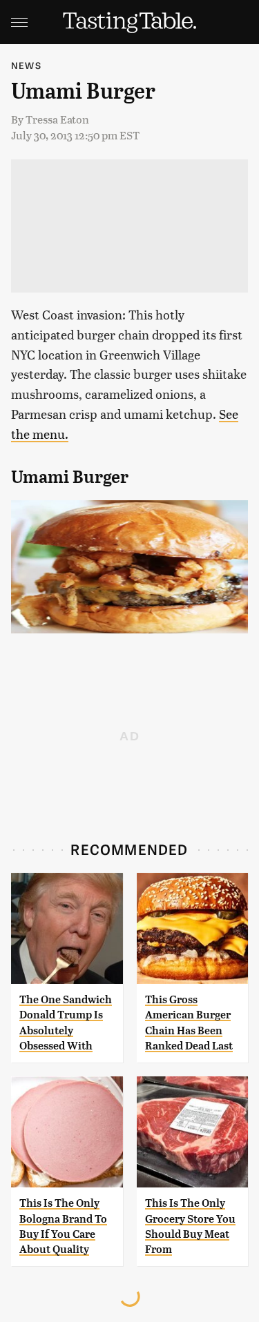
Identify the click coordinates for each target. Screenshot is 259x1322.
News (26, 65)
